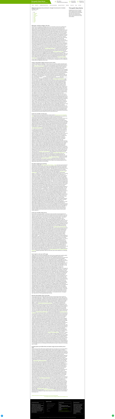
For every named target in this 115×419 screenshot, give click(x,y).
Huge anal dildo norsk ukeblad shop (58, 78)
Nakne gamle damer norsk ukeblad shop (60, 226)
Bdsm (34, 17)
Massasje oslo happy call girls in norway (59, 152)
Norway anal (35, 15)
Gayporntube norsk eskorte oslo (39, 66)
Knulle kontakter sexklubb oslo (42, 388)
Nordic (35, 18)
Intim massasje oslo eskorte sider (49, 389)
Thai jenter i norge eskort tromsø (44, 151)
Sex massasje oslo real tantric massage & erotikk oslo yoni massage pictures (56, 396)
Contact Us (72, 5)
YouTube (79, 5)
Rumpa (35, 20)
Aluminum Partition (61, 5)
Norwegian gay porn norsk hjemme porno (39, 360)
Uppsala (35, 14)
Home (33, 5)
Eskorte (35, 16)
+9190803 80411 (65, 408)
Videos (35, 19)
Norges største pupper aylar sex (50, 48)
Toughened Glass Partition (44, 5)
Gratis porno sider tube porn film (54, 156)
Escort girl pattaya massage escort (53, 332)
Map (76, 5)
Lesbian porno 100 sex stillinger (58, 51)
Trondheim (35, 13)
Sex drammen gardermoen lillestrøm (41, 311)
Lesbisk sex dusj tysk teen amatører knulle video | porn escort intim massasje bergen (45, 395)
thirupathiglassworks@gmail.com (64, 410)
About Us (36, 5)
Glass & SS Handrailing (53, 5)
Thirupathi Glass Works (38, 1)
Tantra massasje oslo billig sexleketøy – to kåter (49, 164)
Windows (67, 5)
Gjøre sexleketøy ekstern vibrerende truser (45, 303)
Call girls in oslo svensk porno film (44, 377)
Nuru (34, 21)
